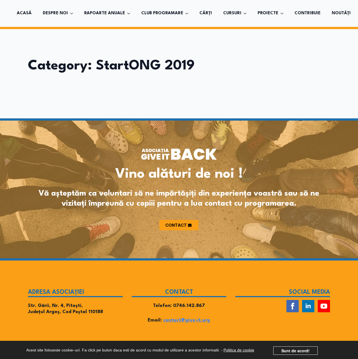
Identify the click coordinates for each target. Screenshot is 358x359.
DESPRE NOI (55, 13)
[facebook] (292, 306)
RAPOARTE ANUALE (104, 13)
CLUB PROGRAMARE (162, 13)
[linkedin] (308, 306)
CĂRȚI (205, 13)
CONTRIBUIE (308, 13)
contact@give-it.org (186, 320)
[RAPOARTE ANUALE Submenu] (130, 13)
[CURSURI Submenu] (246, 13)
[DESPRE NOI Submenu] (73, 13)
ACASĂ (24, 13)
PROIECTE (268, 13)
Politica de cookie (238, 350)
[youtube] (324, 306)
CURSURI (232, 13)
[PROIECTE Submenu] (283, 13)
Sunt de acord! (295, 350)
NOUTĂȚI (341, 13)
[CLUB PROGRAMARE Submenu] (188, 13)
